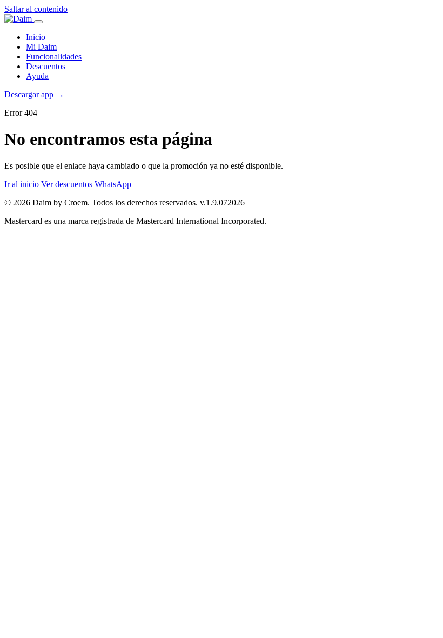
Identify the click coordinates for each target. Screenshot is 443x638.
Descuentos (45, 66)
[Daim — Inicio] (19, 18)
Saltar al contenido (36, 9)
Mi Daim (41, 46)
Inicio (35, 37)
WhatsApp (113, 184)
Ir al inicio (21, 184)
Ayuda (37, 76)
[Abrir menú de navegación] (38, 21)
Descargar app (34, 94)
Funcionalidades (54, 56)
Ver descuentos (66, 184)
